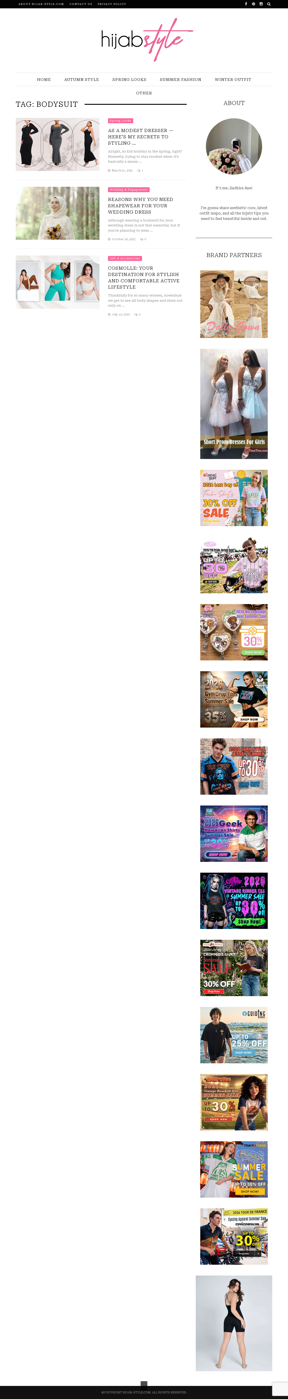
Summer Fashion (180, 79)
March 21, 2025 (122, 170)
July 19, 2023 (121, 314)
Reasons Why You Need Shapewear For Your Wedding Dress (140, 206)
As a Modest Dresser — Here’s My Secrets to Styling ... (141, 137)
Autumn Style (81, 79)
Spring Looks (129, 79)
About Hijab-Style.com (41, 4)
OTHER (144, 93)
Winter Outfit (233, 79)
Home (44, 79)
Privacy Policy (112, 4)
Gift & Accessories (125, 258)
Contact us (81, 4)
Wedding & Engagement (129, 189)
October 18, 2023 (124, 239)
